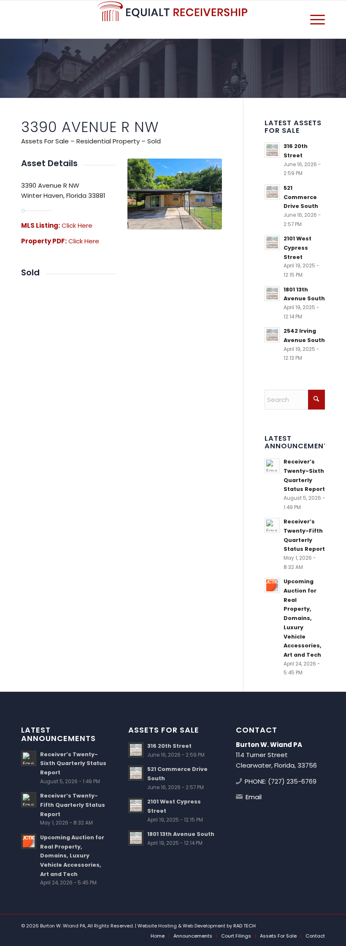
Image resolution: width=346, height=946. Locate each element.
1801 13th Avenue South (180, 834)
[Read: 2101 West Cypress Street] (272, 242)
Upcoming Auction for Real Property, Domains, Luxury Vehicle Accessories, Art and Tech (303, 618)
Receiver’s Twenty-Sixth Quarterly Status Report (73, 763)
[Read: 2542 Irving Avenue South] (272, 334)
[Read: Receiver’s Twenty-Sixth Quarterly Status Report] (272, 465)
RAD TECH (244, 925)
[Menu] (313, 19)
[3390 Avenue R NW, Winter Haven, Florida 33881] (174, 194)
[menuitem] (313, 19)
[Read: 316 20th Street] (272, 150)
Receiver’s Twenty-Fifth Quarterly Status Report (72, 804)
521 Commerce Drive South (301, 197)
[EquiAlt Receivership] (173, 19)
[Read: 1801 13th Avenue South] (272, 293)
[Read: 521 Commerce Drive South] (272, 191)
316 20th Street (169, 745)
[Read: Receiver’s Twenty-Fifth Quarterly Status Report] (272, 525)
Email (254, 796)
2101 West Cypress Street (297, 247)
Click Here (77, 225)
